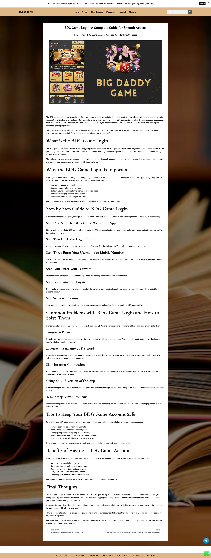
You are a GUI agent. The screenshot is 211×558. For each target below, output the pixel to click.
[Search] (190, 12)
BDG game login (80, 130)
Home (76, 35)
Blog (83, 35)
